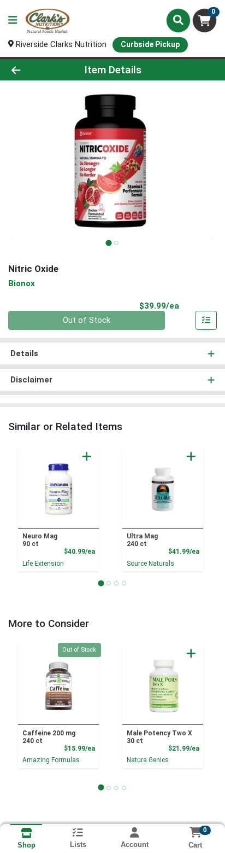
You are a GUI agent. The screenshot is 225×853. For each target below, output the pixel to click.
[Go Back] (34, 70)
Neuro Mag (39, 540)
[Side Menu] (12, 20)
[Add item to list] (206, 320)
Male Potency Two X (159, 737)
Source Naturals (150, 563)
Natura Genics (148, 760)
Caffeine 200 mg (48, 737)
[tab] (108, 243)
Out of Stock (86, 320)
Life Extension (43, 563)
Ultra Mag (142, 540)
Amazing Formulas (51, 760)
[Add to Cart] (87, 456)
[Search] (178, 20)
